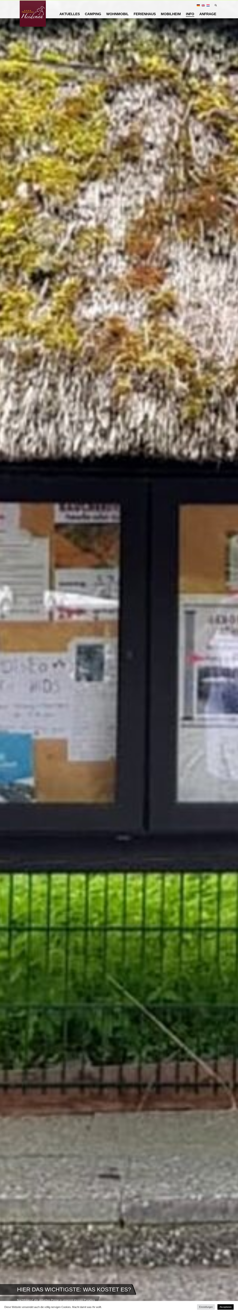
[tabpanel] (119, 656)
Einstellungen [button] (206, 1307)
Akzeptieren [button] (226, 1307)
